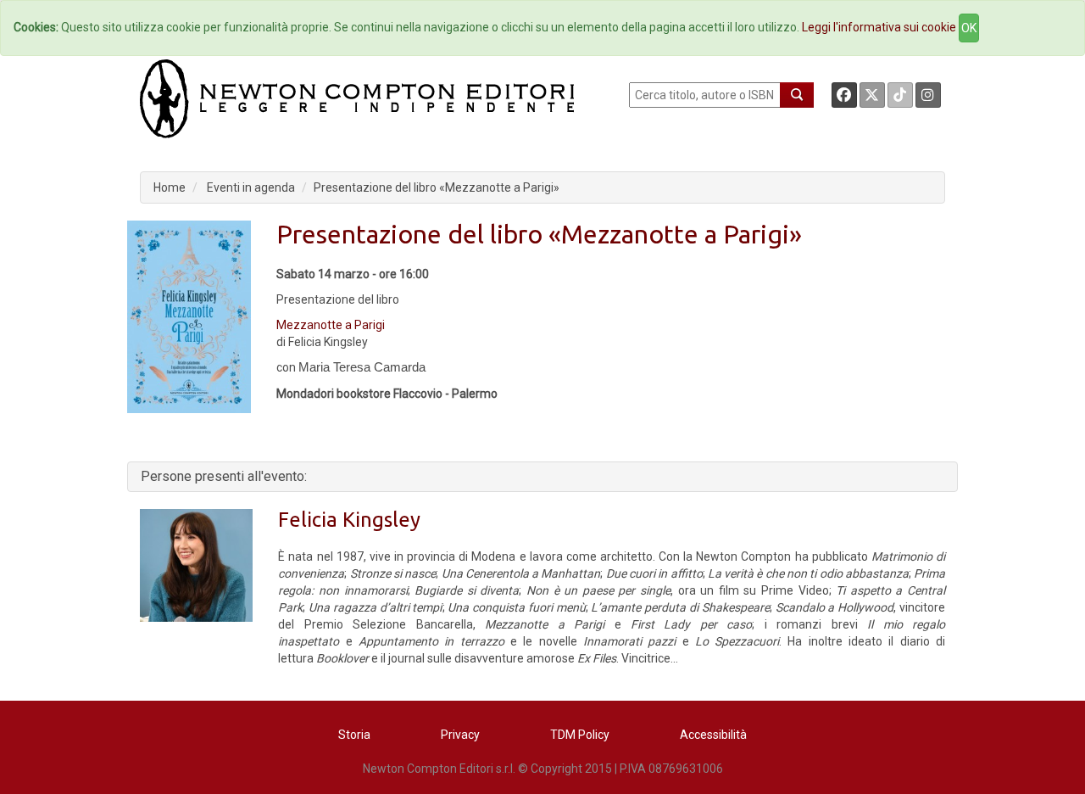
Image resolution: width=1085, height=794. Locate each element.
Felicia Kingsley (349, 519)
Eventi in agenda (251, 187)
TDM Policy (579, 734)
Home (169, 187)
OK (968, 28)
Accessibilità (713, 734)
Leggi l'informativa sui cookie (879, 27)
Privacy (460, 734)
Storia (354, 734)
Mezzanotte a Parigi (330, 325)
